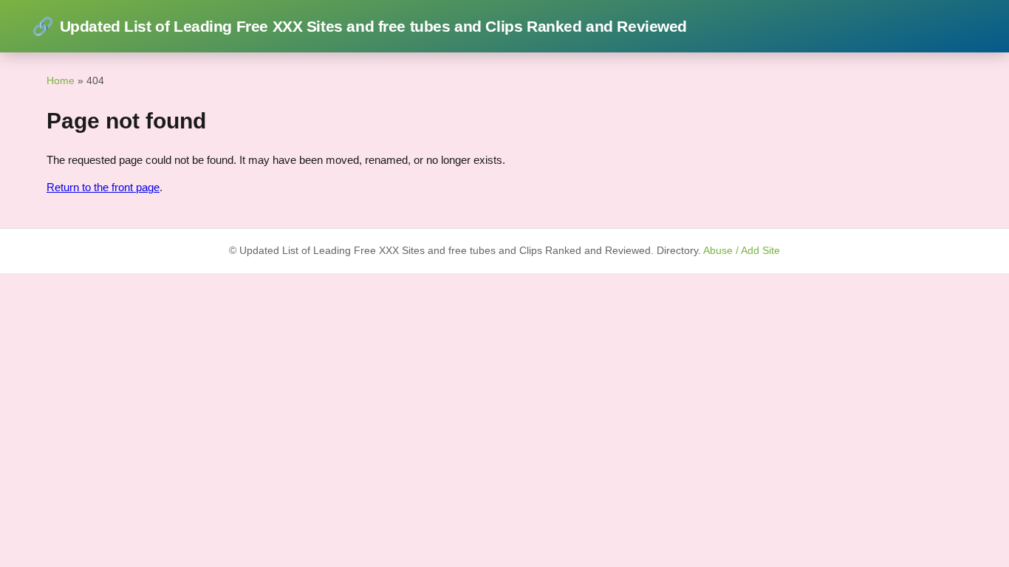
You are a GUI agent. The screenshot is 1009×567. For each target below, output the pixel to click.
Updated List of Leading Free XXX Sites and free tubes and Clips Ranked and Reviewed (359, 26)
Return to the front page (103, 187)
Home (61, 80)
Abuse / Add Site (741, 250)
